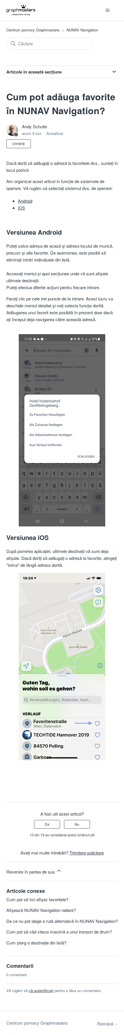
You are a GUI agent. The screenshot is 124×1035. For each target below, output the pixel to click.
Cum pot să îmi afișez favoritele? (37, 899)
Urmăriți (18, 143)
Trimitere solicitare (86, 853)
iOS (21, 208)
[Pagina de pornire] (20, 10)
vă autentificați (41, 990)
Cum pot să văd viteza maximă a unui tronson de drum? (59, 932)
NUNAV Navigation (82, 30)
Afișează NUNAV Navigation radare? (41, 910)
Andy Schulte (34, 126)
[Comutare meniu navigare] (107, 10)
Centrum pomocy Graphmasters (33, 30)
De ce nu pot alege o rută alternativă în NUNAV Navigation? (62, 921)
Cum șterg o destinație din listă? (36, 943)
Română (105, 1023)
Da (47, 824)
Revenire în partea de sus (31, 872)
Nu (77, 824)
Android (25, 201)
